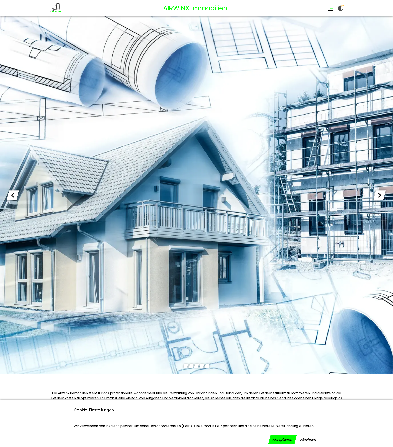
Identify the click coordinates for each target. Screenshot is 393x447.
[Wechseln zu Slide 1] (186, 366)
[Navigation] (330, 8)
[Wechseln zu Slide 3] (196, 366)
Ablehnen (308, 439)
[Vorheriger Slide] (13, 195)
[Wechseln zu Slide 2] (191, 366)
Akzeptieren (282, 439)
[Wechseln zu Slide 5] (207, 366)
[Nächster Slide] (379, 195)
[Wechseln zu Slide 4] (202, 366)
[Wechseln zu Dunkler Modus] (340, 8)
